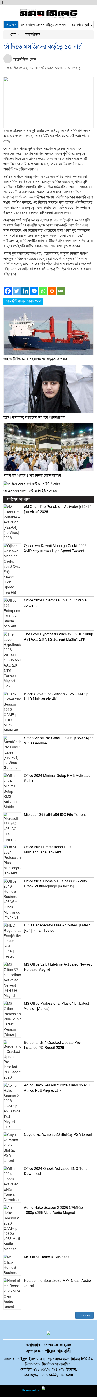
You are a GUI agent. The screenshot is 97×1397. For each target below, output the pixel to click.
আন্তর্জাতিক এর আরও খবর (23, 301)
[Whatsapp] (43, 291)
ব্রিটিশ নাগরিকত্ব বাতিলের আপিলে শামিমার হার (34, 417)
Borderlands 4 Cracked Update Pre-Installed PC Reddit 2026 (52, 1045)
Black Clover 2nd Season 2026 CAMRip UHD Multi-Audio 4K (56, 697)
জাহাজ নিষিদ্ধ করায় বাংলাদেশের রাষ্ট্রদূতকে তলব (35, 359)
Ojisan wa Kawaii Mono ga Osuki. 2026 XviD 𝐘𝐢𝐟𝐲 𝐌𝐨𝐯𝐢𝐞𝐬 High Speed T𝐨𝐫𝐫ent (55, 548)
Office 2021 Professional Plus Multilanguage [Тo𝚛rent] (47, 850)
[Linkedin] (25, 291)
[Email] (61, 291)
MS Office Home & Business (46, 1257)
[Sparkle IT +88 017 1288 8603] (58, 1390)
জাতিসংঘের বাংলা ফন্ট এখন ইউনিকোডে (30, 490)
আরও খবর (85, 1315)
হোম (12, 34)
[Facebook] (8, 291)
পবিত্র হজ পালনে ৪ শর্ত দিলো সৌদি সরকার (32, 475)
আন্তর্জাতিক (32, 34)
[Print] (52, 291)
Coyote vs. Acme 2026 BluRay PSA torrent (58, 1134)
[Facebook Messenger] (34, 291)
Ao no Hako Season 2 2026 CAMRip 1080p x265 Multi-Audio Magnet (53, 1210)
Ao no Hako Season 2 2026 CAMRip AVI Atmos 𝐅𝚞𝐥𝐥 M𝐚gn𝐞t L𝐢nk (57, 1088)
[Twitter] (17, 291)
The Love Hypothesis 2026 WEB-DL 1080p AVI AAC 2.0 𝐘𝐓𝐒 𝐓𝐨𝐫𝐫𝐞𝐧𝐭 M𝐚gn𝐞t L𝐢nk (58, 637)
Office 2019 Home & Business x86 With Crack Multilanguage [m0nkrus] (55, 884)
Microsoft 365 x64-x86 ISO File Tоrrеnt (55, 814)
